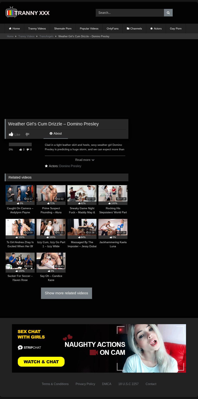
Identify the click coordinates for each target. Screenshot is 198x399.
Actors (158, 28)
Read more (83, 160)
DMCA (106, 384)
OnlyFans (113, 28)
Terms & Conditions (55, 384)
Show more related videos (66, 293)
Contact (151, 384)
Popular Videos (89, 28)
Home (16, 28)
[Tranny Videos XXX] (44, 12)
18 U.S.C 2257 (128, 384)
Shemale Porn (63, 28)
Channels (136, 28)
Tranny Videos (37, 28)
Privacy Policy (85, 384)
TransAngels (46, 36)
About (57, 133)
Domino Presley (70, 166)
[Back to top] (186, 387)
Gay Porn (176, 28)
